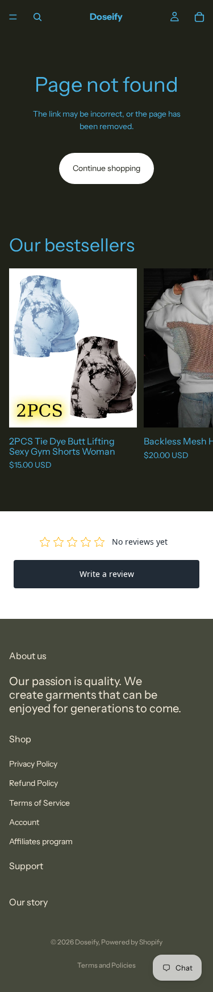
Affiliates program (41, 841)
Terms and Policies (106, 965)
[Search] (37, 17)
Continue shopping (106, 168)
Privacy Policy (33, 764)
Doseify (86, 942)
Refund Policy (33, 783)
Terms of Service (39, 803)
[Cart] (199, 17)
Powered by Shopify (131, 942)
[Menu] (13, 17)
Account (24, 822)
